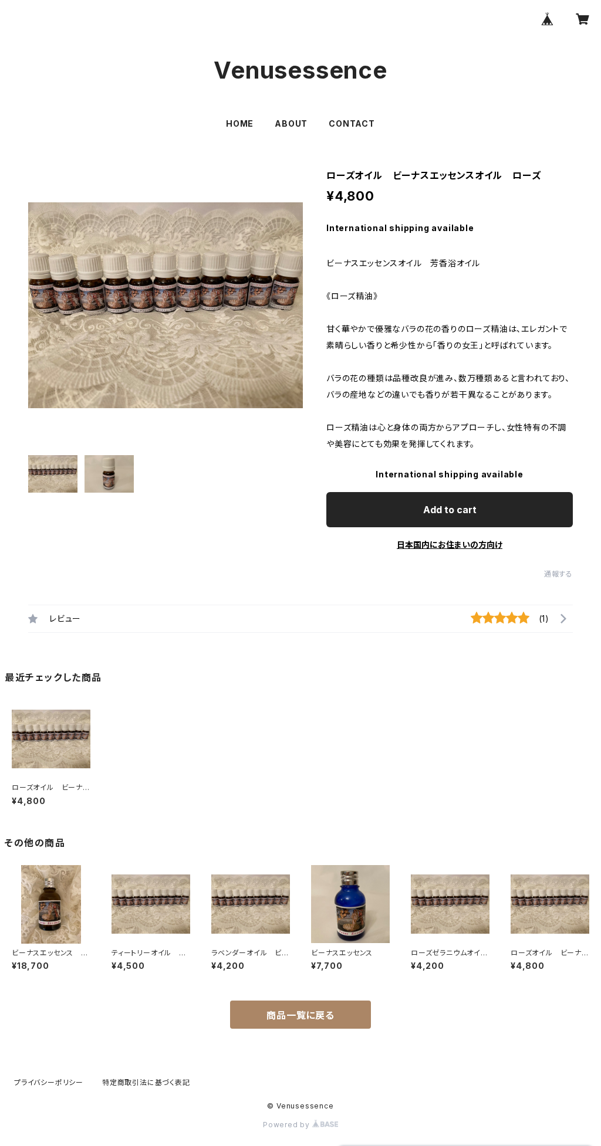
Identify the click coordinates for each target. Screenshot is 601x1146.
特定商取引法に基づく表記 (146, 1082)
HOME (240, 123)
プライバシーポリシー (48, 1082)
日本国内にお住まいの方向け (449, 545)
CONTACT (352, 123)
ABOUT (291, 123)
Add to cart (450, 510)
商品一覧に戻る (300, 1015)
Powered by (287, 1124)
